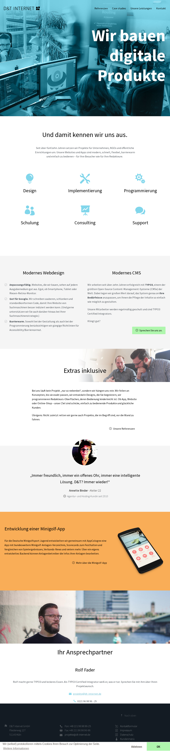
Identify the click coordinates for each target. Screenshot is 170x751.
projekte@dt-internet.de (87, 693)
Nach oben (130, 715)
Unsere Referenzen (124, 428)
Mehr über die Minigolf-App (91, 562)
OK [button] (158, 746)
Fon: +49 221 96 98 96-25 (78, 726)
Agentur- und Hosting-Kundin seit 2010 (87, 496)
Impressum (126, 730)
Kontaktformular (128, 726)
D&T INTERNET (22, 8)
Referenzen (101, 8)
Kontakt (161, 8)
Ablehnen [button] (136, 746)
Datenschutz (126, 734)
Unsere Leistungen (141, 8)
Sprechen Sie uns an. (150, 330)
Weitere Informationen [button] (16, 748)
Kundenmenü (127, 739)
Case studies (119, 8)
